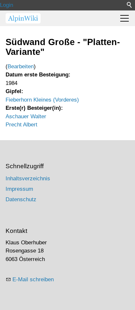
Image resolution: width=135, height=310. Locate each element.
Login (6, 5)
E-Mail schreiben (33, 279)
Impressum (19, 189)
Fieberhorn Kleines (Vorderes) (42, 100)
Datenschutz (21, 199)
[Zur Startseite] (23, 18)
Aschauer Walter (26, 116)
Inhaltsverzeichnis (28, 178)
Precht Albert (21, 125)
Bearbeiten (21, 66)
